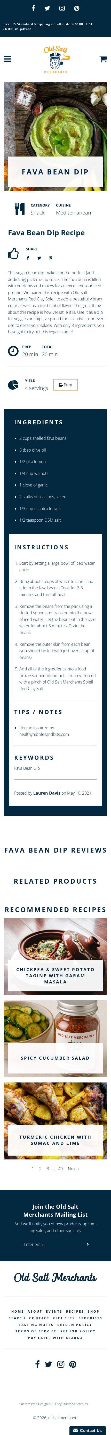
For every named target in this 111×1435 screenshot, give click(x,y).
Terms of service (36, 1331)
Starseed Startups (75, 1404)
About (35, 1311)
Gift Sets (64, 1318)
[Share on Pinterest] (50, 257)
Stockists (90, 1318)
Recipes (75, 1311)
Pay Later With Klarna (55, 1338)
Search (17, 1318)
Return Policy (74, 1325)
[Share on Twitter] (39, 257)
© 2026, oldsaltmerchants (55, 1417)
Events (54, 1311)
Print (67, 385)
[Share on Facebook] (29, 257)
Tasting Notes (36, 1325)
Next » (74, 1169)
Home (17, 1311)
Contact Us (90, 1430)
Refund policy (78, 1331)
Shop (94, 1311)
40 (60, 1169)
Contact (39, 1318)
